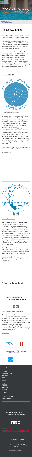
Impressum (14, 439)
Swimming (5, 371)
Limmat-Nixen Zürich (8, 219)
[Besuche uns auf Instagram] (17, 214)
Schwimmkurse (23, 257)
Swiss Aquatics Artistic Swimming (12, 311)
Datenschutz (21, 439)
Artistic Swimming (7, 373)
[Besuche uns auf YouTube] (19, 422)
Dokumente (5, 387)
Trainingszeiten (6, 152)
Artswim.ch (5, 333)
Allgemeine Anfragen (8, 396)
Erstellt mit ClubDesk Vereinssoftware (16, 450)
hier (7, 48)
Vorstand (4, 384)
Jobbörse (4, 389)
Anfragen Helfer (6, 398)
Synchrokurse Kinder (8, 259)
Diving (3, 377)
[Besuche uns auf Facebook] (14, 214)
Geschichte (5, 385)
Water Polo (5, 375)
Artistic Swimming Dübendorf (11, 112)
